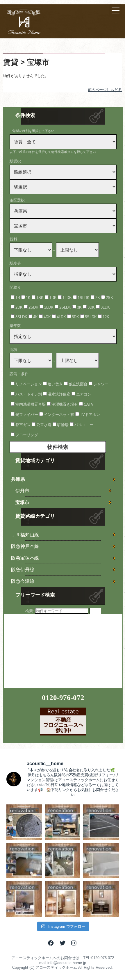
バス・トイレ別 (28, 394)
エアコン (83, 394)
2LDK (48, 307)
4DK (47, 317)
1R (17, 297)
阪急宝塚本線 (25, 557)
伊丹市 (22, 490)
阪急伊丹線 (22, 569)
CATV (89, 404)
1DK (53, 297)
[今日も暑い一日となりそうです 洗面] (101, 899)
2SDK (33, 307)
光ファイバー (26, 414)
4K (35, 317)
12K (106, 317)
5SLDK (91, 317)
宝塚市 (22, 502)
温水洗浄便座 (59, 394)
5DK (75, 317)
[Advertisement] (47, 650)
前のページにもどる (105, 90)
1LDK (67, 297)
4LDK (61, 317)
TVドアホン (90, 414)
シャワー (100, 384)
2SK (109, 297)
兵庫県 (18, 479)
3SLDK (21, 317)
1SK (40, 297)
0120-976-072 (63, 697)
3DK (91, 307)
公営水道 (43, 425)
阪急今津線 (22, 581)
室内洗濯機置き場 (30, 404)
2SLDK (65, 307)
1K (28, 297)
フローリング (26, 435)
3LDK (105, 307)
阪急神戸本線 (25, 546)
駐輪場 (63, 425)
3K (79, 307)
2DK (19, 307)
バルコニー (83, 425)
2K (97, 297)
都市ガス (23, 425)
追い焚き (55, 384)
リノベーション (28, 384)
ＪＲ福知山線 (25, 534)
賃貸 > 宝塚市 (26, 62)
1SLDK (84, 297)
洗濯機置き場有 (64, 404)
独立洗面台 (78, 384)
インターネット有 (59, 414)
